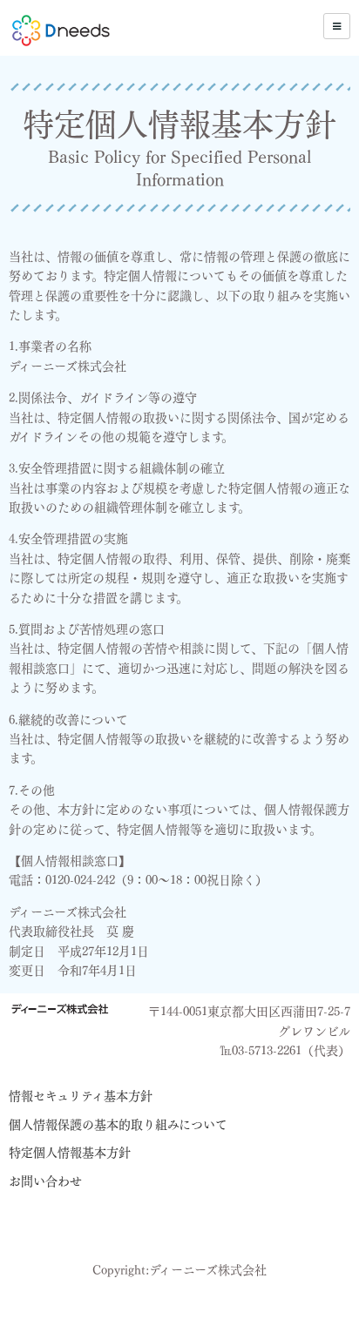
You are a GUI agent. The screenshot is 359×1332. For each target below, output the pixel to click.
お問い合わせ (45, 1181)
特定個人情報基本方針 (70, 1153)
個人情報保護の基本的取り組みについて (118, 1125)
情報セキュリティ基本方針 (80, 1096)
